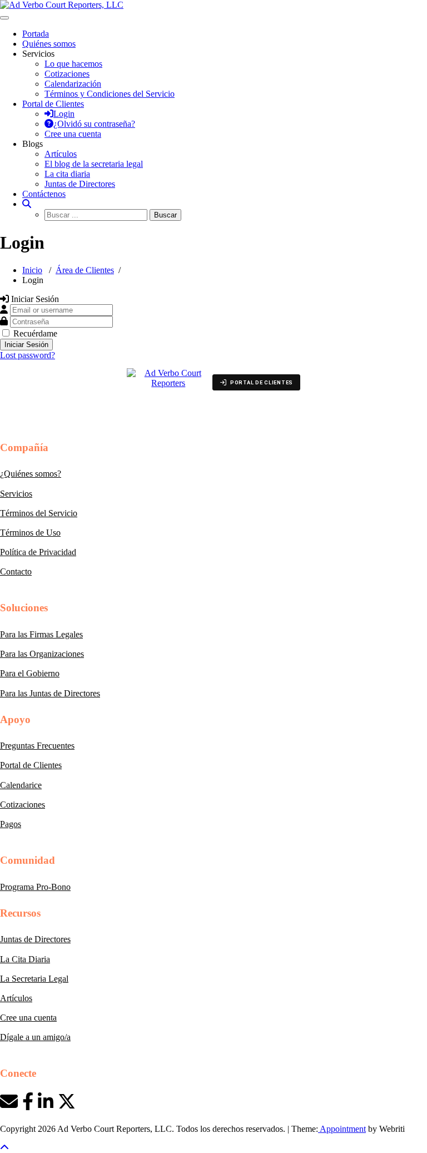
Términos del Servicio (38, 513)
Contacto (16, 571)
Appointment (342, 1129)
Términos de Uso (30, 532)
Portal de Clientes (31, 765)
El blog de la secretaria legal (93, 164)
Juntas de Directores (79, 184)
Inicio (32, 270)
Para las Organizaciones (42, 654)
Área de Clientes (85, 270)
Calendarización (72, 83)
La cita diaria (67, 174)
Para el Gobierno (29, 673)
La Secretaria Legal (34, 978)
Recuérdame (35, 333)
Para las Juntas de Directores (50, 693)
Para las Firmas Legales (41, 634)
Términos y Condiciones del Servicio (109, 93)
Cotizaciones (67, 73)
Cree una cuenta (28, 1017)
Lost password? (27, 355)
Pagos (10, 824)
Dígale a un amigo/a (35, 1037)
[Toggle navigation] (4, 17)
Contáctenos (44, 194)
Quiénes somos (49, 43)
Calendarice (21, 785)
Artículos (60, 154)
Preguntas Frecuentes (37, 745)
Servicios (16, 493)
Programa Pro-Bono (35, 887)
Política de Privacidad (38, 552)
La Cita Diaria (25, 959)
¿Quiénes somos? (30, 473)
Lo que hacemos (73, 63)
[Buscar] (26, 204)
